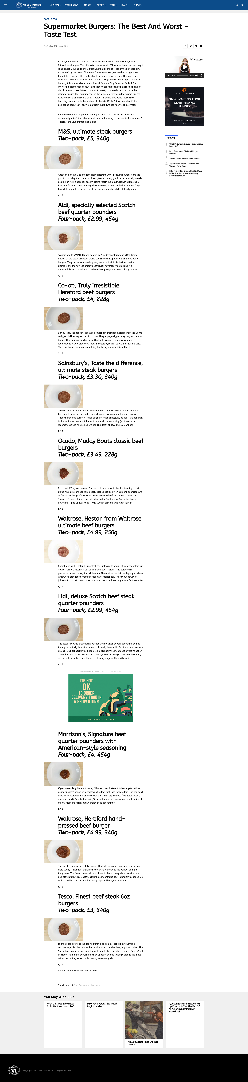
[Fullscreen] (200, 75)
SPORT (100, 5)
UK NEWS (54, 5)
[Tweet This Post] (190, 46)
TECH (112, 5)
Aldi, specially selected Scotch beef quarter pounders (96, 212)
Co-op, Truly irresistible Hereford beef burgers (88, 292)
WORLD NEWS (71, 5)
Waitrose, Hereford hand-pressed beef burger (91, 825)
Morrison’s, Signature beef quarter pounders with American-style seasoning (92, 744)
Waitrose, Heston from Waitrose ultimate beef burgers (99, 525)
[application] (184, 67)
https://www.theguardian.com (81, 970)
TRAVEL (138, 5)
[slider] (182, 75)
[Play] (168, 75)
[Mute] (196, 75)
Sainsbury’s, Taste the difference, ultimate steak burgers (100, 370)
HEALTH (124, 5)
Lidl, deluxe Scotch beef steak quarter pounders (96, 603)
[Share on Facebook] (185, 46)
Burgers (95, 985)
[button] (185, 67)
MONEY (87, 5)
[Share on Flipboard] (195, 46)
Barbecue (84, 985)
